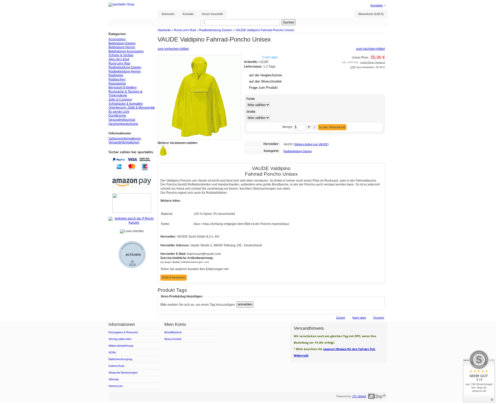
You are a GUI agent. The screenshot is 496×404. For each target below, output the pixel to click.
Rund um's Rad (185, 30)
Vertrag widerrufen (120, 339)
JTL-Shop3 (359, 396)
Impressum (116, 385)
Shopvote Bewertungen (123, 372)
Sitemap (114, 379)
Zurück (340, 317)
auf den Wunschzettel (265, 81)
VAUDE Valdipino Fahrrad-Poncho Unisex (264, 30)
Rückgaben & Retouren (123, 332)
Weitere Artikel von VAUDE (311, 144)
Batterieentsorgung (120, 359)
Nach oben (359, 317)
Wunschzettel (172, 339)
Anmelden (376, 5)
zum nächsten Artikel (370, 49)
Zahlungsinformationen (125, 138)
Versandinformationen (124, 142)
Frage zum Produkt (263, 88)
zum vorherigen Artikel (173, 49)
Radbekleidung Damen (215, 30)
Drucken (378, 317)
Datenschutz (117, 365)
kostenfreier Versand (372, 62)
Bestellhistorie (173, 332)
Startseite (164, 30)
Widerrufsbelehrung (121, 345)
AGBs (112, 352)
